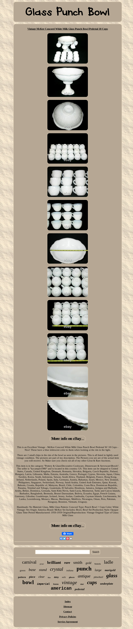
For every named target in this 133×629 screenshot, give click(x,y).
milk (64, 577)
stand (43, 570)
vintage (69, 582)
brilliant (54, 562)
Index (68, 601)
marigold (110, 570)
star (82, 584)
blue (49, 577)
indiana (69, 570)
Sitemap (67, 606)
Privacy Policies (67, 616)
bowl (28, 582)
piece (32, 576)
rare (67, 563)
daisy (56, 577)
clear (41, 576)
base (32, 570)
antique (84, 576)
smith (77, 562)
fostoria (98, 564)
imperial (43, 583)
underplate (106, 583)
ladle (108, 562)
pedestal (80, 589)
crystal (56, 569)
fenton (56, 584)
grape (42, 564)
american (61, 588)
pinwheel (98, 577)
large (98, 570)
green (22, 570)
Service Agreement (68, 621)
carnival (29, 562)
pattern (22, 577)
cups (92, 582)
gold (88, 563)
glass (111, 575)
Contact (67, 611)
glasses (72, 577)
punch (84, 568)
